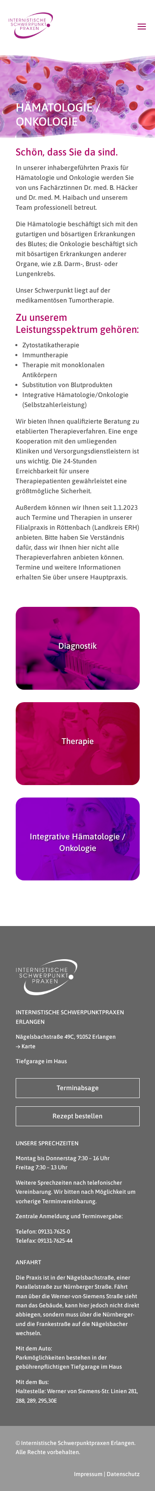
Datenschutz (123, 1474)
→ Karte (26, 1046)
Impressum (88, 1474)
